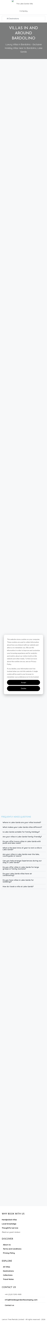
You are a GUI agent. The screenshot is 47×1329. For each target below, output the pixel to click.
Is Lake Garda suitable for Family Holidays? (21, 832)
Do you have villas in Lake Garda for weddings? (18, 881)
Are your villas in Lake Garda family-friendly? (22, 837)
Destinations (8, 1271)
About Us (7, 1245)
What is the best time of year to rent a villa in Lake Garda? (22, 849)
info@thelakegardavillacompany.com (21, 1300)
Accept (23, 682)
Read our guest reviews (11, 1232)
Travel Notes (8, 1279)
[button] (23, 822)
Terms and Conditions (12, 1249)
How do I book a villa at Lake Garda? (18, 886)
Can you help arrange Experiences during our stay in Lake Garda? (22, 862)
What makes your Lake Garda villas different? (22, 827)
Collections (7, 1275)
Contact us (9, 1305)
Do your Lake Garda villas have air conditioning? (17, 874)
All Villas (6, 1267)
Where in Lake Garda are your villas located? (22, 822)
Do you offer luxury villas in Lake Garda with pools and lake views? (22, 842)
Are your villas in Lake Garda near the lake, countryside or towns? (21, 855)
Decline (23, 688)
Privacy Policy (9, 1253)
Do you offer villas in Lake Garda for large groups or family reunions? (21, 868)
